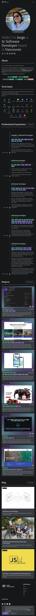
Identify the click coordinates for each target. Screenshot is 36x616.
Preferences (13, 613)
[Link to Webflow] (10, 53)
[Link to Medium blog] (14, 53)
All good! (5, 613)
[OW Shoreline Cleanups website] (33, 338)
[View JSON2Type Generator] (18, 297)
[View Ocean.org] (18, 456)
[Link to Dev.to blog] (12, 53)
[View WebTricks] (18, 424)
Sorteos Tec (13, 185)
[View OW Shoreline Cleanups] (18, 329)
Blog (24, 593)
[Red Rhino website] (33, 402)
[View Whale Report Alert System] (18, 360)
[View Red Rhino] (18, 392)
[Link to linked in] (7, 53)
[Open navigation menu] (33, 2)
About (24, 586)
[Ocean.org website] (33, 465)
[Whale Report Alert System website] (33, 370)
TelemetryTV (13, 245)
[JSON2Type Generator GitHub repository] (30, 307)
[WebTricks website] (33, 434)
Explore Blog (30, 482)
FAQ (24, 595)
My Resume (30, 124)
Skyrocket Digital (14, 217)
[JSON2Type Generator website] (33, 307)
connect (5, 73)
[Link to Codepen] (2, 53)
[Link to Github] (5, 53)
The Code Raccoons (15, 137)
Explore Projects (30, 282)
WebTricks (23, 69)
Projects (24, 590)
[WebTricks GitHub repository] (30, 434)
